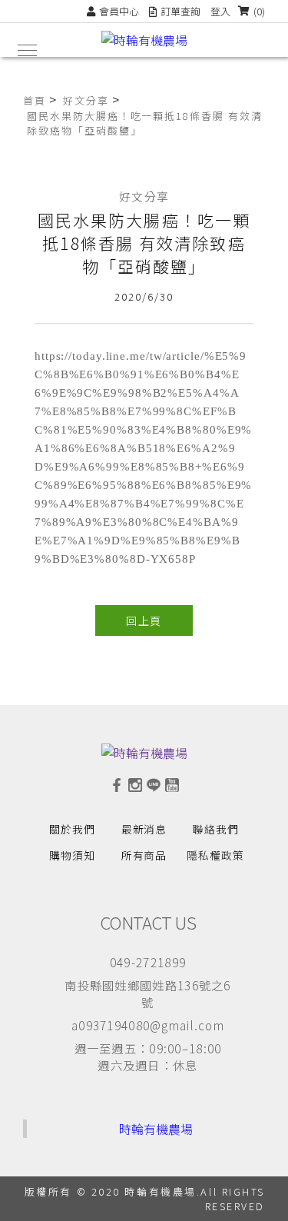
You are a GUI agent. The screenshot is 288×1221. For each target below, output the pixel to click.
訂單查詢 (180, 11)
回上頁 (143, 620)
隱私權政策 (215, 855)
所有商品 (144, 855)
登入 (220, 11)
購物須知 (72, 855)
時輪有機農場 (156, 1129)
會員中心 (119, 11)
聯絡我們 (216, 829)
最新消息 (144, 829)
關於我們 (72, 829)
